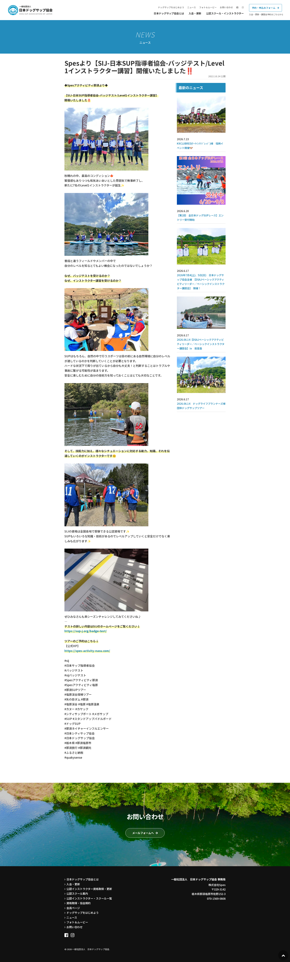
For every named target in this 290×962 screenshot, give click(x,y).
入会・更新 (195, 13)
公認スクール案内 (77, 893)
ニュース (191, 7)
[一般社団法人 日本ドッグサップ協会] (30, 10)
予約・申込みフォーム (263, 7)
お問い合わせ (226, 7)
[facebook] (66, 934)
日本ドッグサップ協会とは (169, 13)
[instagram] (243, 7)
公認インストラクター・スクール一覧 (89, 898)
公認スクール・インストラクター (225, 13)
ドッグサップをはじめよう (171, 7)
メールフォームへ (143, 833)
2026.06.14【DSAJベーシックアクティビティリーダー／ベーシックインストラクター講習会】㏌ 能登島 (200, 344)
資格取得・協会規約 (78, 903)
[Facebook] (237, 7)
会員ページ (73, 908)
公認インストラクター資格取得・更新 (89, 889)
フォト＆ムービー (208, 7)
